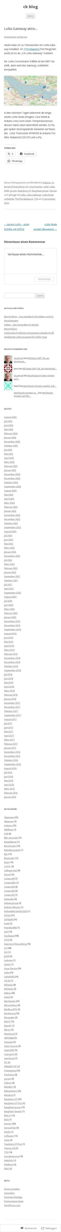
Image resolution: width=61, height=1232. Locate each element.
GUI (6, 931)
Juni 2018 (8, 678)
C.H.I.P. (7, 866)
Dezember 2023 (12, 515)
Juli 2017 (8, 723)
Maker (7, 992)
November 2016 (12, 756)
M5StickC (8, 988)
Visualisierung (11, 1156)
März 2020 (9, 609)
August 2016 (10, 768)
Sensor (53, 190)
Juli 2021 (8, 584)
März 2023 (9, 547)
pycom (13, 190)
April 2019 (9, 645)
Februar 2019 (10, 653)
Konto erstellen (12, 1188)
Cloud (7, 874)
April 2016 (9, 784)
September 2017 (12, 715)
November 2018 (12, 662)
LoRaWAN (9, 198)
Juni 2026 (8, 425)
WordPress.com (12, 1205)
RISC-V (7, 1115)
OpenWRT (9, 1050)
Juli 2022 (8, 560)
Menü (30, 16)
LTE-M (7, 980)
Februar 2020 (10, 613)
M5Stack (8, 984)
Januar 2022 (10, 572)
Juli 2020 (8, 600)
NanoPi (8, 1025)
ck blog (30, 6)
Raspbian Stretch (13, 1111)
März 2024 (9, 502)
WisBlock (8, 1164)
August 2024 (10, 490)
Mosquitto (9, 1017)
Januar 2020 (10, 617)
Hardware (9, 935)
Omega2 (8, 1041)
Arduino (47, 182)
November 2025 (12, 441)
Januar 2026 (10, 437)
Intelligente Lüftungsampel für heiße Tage (25, 336)
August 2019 (10, 633)
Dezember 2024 (12, 474)
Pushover (9, 1074)
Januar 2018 (10, 698)
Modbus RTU (10, 1009)
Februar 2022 (10, 568)
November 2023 (12, 519)
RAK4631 (8, 1086)
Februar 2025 (10, 466)
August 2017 (10, 719)
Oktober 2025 (11, 445)
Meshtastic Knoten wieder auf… (39, 385)
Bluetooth (9, 858)
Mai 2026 (8, 429)
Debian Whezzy (12, 907)
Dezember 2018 (12, 658)
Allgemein (9, 817)
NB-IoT (7, 1029)
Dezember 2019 (12, 621)
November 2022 (12, 555)
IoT (26, 186)
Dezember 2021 (12, 576)
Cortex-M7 (9, 894)
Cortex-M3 (9, 886)
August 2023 (10, 531)
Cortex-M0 (9, 878)
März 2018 (9, 690)
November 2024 (12, 478)
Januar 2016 (10, 796)
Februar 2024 (10, 506)
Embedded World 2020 (15, 911)
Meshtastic (9, 1001)
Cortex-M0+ (10, 882)
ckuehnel (18, 358)
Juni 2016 (8, 776)
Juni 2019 (8, 637)
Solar (6, 1139)
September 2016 (12, 764)
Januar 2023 (10, 551)
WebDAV (8, 1160)
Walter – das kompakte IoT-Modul (21, 324)
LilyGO (7, 964)
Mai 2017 (8, 731)
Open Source (11, 1046)
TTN (36, 198)
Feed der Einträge (13, 1197)
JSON (6, 956)
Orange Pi (9, 1054)
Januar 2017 (10, 747)
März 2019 (9, 649)
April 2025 (9, 457)
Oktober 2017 (11, 711)
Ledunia (8, 960)
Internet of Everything (15, 943)
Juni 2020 (8, 604)
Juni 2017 (8, 727)
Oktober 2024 (11, 482)
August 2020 (10, 596)
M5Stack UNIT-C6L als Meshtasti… (40, 368)
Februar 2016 (10, 792)
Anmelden (9, 1193)
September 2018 (12, 670)
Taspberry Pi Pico (13, 1144)
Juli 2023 (8, 535)
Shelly (7, 1131)
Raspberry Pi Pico (13, 1103)
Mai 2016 (8, 780)
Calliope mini (10, 870)
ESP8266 (8, 919)
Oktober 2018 (11, 666)
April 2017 (9, 735)
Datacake (9, 899)
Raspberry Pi (24, 190)
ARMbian (8, 829)
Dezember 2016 (12, 751)
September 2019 (12, 629)
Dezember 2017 (12, 702)
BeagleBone (10, 841)
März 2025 (9, 462)
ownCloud (9, 1058)
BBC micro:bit (10, 837)
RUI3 (6, 1119)
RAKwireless (10, 1090)
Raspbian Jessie (40, 190)
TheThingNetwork (24, 198)
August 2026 (10, 417)
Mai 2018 (8, 682)
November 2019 (12, 625)
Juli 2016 (8, 772)
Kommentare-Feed (13, 1201)
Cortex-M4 (9, 890)
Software (9, 1135)
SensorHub (10, 1127)
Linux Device (35, 186)
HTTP (6, 939)
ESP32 (7, 915)
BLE (6, 854)
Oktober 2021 (11, 580)
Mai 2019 (8, 641)
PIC (5, 1062)
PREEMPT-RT (10, 1066)
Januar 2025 (10, 470)
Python (7, 1082)
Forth (6, 923)
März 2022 (9, 564)
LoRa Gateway (33, 194)
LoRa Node (48, 194)
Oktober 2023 (11, 523)
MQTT (7, 1021)
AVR (6, 833)
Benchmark (10, 845)
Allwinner (9, 821)
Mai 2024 (8, 494)
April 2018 (9, 686)
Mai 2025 (8, 453)
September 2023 (12, 527)
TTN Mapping (31, 49)
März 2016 (9, 788)
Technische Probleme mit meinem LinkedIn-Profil (29, 332)
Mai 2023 (8, 543)
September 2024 (12, 486)
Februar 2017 (10, 743)
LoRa (45, 186)
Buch (6, 862)
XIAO (6, 1168)
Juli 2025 (8, 449)
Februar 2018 (10, 694)
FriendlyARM (10, 927)
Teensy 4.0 (9, 1148)
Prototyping (10, 1070)
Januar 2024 (10, 511)
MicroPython (10, 328)
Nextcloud (9, 1033)
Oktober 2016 (11, 760)
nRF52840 (9, 1037)
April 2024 (9, 498)
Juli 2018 (8, 674)
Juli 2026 (8, 421)
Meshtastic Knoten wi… (26, 392)
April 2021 (9, 588)
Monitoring (9, 1013)
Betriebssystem (12, 850)
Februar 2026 (10, 433)
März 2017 (9, 739)
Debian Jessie (11, 903)
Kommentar (44, 279)
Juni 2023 (8, 539)
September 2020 (12, 592)
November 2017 (12, 707)
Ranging (8, 1095)
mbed (7, 997)
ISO (6, 952)
